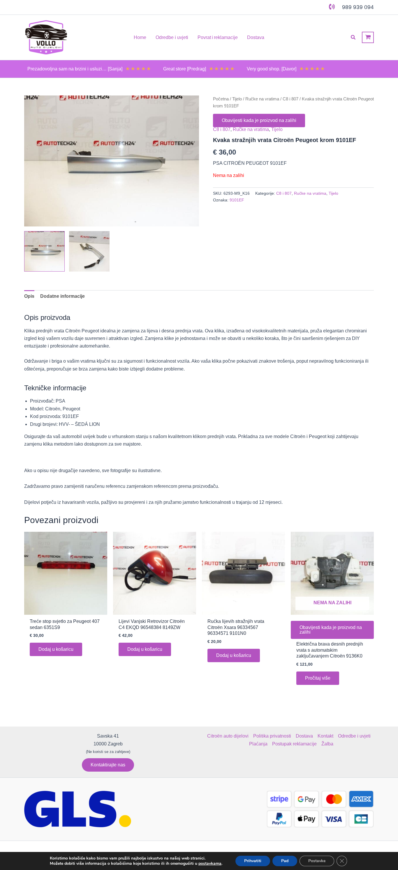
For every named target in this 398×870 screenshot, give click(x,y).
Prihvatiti (252, 861)
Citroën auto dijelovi (228, 735)
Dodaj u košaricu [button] (55, 649)
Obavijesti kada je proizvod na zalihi (259, 120)
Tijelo (237, 99)
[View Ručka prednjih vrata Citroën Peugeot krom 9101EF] (44, 251)
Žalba (327, 743)
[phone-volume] (331, 6)
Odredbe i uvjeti (354, 735)
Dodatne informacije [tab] (62, 296)
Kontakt (325, 735)
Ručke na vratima (262, 99)
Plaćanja (258, 743)
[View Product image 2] (89, 251)
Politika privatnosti (272, 735)
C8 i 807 (290, 99)
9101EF (237, 200)
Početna (221, 99)
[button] (353, 37)
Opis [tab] (29, 296)
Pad (284, 861)
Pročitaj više (317, 678)
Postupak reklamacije (294, 743)
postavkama (209, 863)
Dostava (304, 735)
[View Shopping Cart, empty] (368, 37)
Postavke (316, 861)
